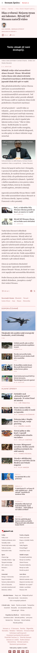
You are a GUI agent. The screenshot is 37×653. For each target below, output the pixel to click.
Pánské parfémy (18, 623)
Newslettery (12, 642)
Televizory (17, 620)
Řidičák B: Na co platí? (26, 585)
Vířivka (22, 610)
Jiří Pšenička (24, 403)
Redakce (12, 631)
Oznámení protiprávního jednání (18, 635)
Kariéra (22, 628)
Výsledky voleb (6, 543)
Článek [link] (4, 144)
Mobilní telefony (25, 615)
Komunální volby (7, 551)
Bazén (13, 605)
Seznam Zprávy (17, 29)
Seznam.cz (25, 3)
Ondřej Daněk (25, 426)
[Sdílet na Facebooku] (31, 291)
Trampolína (30, 605)
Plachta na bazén (21, 605)
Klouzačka (14, 608)
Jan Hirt (22, 543)
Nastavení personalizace (18, 644)
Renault (25, 298)
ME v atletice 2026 (7, 565)
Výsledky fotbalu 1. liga (8, 560)
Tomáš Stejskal (25, 453)
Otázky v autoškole (25, 587)
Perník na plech (24, 570)
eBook (6, 35)
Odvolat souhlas (22, 642)
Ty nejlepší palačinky (26, 557)
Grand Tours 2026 (25, 551)
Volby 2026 (5, 538)
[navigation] (2, 2)
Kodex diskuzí (25, 640)
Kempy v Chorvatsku (8, 577)
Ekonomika (26, 301)
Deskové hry (9, 620)
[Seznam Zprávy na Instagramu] (18, 651)
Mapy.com (18, 595)
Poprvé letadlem (6, 579)
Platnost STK (23, 590)
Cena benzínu (24, 598)
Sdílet (13, 35)
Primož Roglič (24, 548)
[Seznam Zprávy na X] (14, 651)
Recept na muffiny (25, 560)
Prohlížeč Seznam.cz (12, 637)
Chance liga (5, 557)
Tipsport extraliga (7, 562)
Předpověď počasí (27, 595)
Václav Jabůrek (25, 440)
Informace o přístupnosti (17, 633)
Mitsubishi (18, 298)
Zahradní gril (15, 610)
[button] (18, 149)
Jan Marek (6, 29)
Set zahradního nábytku (25, 608)
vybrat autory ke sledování (9, 31)
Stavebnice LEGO (9, 618)
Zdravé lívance (24, 562)
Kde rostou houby (13, 598)
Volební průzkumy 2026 (8, 540)
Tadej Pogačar (24, 545)
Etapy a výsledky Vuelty (27, 540)
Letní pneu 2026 (24, 577)
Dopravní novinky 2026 (26, 582)
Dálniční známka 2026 (26, 579)
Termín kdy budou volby (9, 545)
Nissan (19, 301)
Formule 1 (4, 568)
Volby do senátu (6, 548)
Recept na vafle (24, 568)
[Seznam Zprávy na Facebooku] (9, 651)
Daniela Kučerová (27, 414)
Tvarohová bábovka (25, 565)
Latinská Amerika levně (8, 587)
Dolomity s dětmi (7, 590)
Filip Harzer (23, 467)
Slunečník (7, 608)
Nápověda (29, 628)
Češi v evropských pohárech (18, 601)
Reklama (20, 631)
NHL (3, 570)
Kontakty (5, 631)
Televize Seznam (25, 637)
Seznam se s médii (12, 640)
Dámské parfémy (20, 618)
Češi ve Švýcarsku (7, 585)
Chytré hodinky (25, 620)
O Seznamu (15, 628)
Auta (13, 301)
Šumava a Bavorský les (8, 582)
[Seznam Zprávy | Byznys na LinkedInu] (27, 651)
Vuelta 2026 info (24, 538)
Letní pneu (29, 618)
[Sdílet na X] (34, 291)
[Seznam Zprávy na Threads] (23, 651)
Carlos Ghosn (6, 301)
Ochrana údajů (29, 631)
